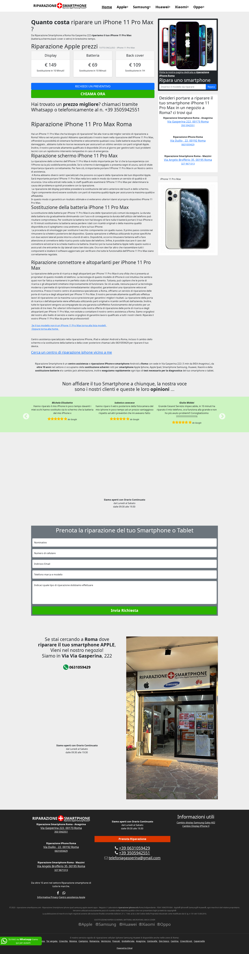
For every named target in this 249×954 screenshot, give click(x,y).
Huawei (162, 6)
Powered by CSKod (124, 948)
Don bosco (164, 941)
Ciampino (83, 941)
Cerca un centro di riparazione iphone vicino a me (71, 352)
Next (220, 414)
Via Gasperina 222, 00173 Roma (188, 122)
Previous (23, 414)
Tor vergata (52, 941)
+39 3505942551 (134, 852)
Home (107, 6)
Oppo (198, 6)
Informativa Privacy (47, 897)
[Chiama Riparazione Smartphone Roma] (77, 666)
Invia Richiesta (124, 610)
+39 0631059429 (134, 848)
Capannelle (199, 941)
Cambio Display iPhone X (195, 826)
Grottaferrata (128, 941)
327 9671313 (188, 163)
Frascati (116, 941)
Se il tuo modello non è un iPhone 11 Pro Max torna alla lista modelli (69, 325)
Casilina (175, 941)
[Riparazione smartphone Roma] (60, 6)
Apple (122, 6)
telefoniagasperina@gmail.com (135, 857)
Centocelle (152, 941)
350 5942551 (188, 125)
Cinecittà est (186, 941)
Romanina (94, 941)
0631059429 (187, 144)
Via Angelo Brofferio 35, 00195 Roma (188, 160)
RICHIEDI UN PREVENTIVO (93, 86)
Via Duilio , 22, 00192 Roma (188, 141)
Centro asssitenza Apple (72, 897)
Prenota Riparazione (132, 839)
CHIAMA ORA (93, 93)
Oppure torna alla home (45, 328)
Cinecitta (63, 941)
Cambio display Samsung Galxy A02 (196, 822)
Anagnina (141, 941)
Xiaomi (182, 6)
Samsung (142, 6)
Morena (73, 941)
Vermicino (106, 941)
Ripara (211, 86)
